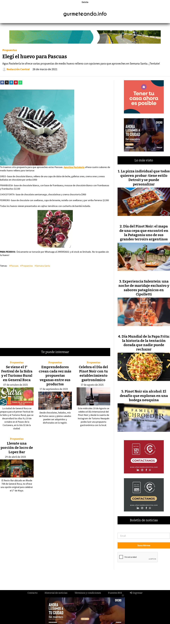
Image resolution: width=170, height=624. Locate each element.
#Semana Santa (42, 265)
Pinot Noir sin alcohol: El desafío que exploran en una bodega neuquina (144, 395)
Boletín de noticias (144, 520)
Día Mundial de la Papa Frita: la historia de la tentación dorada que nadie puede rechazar (146, 342)
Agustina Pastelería (74, 167)
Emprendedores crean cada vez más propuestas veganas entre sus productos (55, 375)
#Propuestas (26, 265)
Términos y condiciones (88, 592)
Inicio (85, 2)
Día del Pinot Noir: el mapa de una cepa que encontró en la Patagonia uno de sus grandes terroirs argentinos (143, 232)
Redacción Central (18, 69)
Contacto (32, 592)
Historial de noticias (56, 592)
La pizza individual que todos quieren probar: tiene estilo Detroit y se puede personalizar (145, 177)
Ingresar (137, 592)
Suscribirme (143, 545)
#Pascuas (13, 265)
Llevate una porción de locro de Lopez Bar (17, 447)
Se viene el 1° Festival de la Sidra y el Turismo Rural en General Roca (16, 373)
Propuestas (9, 50)
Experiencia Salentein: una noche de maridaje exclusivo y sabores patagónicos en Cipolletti (143, 287)
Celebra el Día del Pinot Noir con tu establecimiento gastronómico (93, 373)
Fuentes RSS (115, 592)
